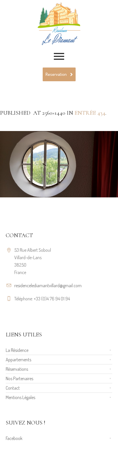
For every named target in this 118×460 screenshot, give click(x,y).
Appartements (18, 359)
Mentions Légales (20, 397)
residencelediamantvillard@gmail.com (48, 285)
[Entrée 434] (59, 164)
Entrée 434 (89, 113)
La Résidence (17, 350)
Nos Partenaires (19, 378)
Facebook (14, 438)
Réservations (17, 369)
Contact (13, 388)
